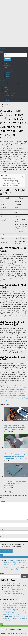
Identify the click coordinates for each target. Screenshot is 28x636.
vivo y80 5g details (8, 393)
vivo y (13, 389)
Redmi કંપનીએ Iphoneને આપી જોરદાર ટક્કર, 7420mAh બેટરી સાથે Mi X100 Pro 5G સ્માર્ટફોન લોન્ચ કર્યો (15, 483)
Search (2, 573)
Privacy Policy (9, 71)
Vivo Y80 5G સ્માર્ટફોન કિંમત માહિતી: (12, 185)
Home (5, 63)
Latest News (7, 65)
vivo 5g (14, 386)
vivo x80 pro (19, 387)
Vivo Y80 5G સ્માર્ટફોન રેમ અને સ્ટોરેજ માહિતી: (14, 183)
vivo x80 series (7, 389)
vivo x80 (6, 387)
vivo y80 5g (14, 391)
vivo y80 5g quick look (13, 397)
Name (2, 522)
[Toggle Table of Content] (22, 176)
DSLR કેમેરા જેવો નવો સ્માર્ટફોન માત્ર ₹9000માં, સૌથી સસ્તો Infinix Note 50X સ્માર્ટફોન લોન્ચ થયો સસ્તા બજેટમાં (14, 613)
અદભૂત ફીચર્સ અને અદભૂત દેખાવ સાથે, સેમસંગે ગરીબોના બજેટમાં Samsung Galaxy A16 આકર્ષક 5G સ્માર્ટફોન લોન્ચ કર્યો (15, 427)
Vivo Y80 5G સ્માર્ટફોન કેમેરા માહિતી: (11, 180)
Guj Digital (3, 48)
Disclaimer (8, 72)
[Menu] (1, 52)
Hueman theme (22, 633)
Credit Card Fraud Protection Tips (12, 584)
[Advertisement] (11, 23)
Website (2, 537)
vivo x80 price (12, 387)
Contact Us (8, 74)
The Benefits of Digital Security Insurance (15, 585)
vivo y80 (9, 391)
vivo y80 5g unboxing (9, 399)
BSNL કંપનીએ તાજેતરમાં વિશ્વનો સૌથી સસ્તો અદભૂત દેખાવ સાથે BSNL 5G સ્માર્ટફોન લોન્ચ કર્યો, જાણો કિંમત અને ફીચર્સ (14, 607)
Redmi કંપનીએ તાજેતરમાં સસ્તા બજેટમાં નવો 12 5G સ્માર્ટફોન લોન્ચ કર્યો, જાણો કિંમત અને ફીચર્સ (15, 618)
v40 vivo (8, 386)
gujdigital (4, 137)
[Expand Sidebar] (1, 555)
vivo (11, 386)
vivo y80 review (7, 401)
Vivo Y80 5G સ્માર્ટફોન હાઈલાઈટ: (9, 178)
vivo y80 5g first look (19, 393)
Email (2, 529)
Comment (3, 501)
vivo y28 (4, 391)
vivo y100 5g (18, 389)
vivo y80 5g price (14, 395)
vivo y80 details (19, 399)
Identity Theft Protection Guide (12, 587)
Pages (5, 67)
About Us (8, 76)
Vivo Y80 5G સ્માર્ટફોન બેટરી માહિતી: (11, 182)
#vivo (4, 386)
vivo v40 (18, 386)
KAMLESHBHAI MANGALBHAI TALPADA (13, 603)
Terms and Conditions (11, 69)
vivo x (2, 387)
